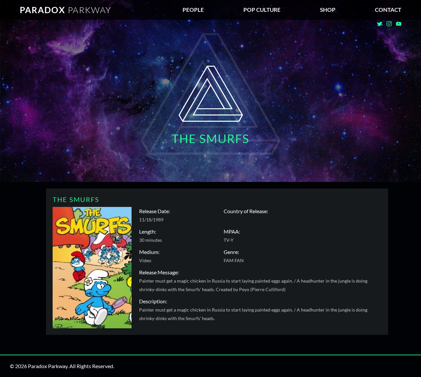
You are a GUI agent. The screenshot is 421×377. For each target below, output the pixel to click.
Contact (388, 9)
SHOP (327, 9)
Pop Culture (262, 9)
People (193, 9)
